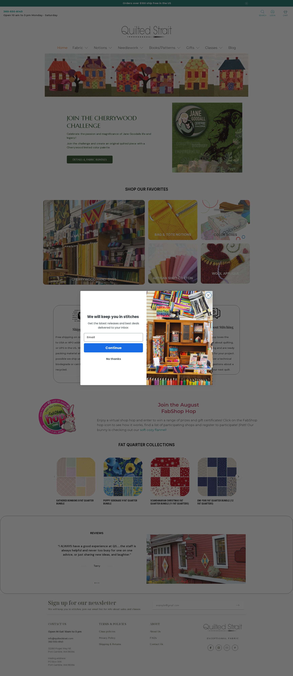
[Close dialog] (208, 295)
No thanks (113, 359)
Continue (113, 347)
